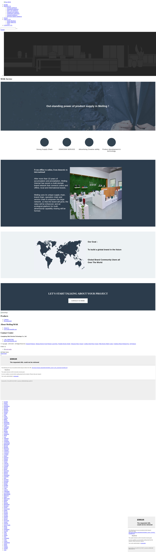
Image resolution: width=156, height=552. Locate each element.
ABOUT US (7, 19)
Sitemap (38, 343)
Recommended (8, 321)
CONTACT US (8, 25)
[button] (78, 300)
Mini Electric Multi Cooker (106, 343)
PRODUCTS (7, 6)
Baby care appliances (12, 10)
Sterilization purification (13, 13)
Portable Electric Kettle (64, 343)
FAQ (8, 24)
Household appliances (12, 9)
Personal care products (13, 12)
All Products (133, 343)
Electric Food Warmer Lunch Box (49, 343)
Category (6, 319)
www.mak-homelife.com (10, 329)
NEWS (6, 18)
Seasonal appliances (12, 15)
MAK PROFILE (11, 21)
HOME (6, 4)
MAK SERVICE (11, 22)
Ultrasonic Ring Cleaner (77, 343)
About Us (6, 328)
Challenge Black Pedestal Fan (121, 343)
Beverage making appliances (14, 16)
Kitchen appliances (12, 7)
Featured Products (30, 343)
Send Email (4, 353)
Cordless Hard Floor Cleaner (91, 343)
